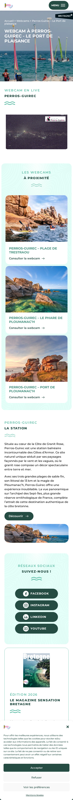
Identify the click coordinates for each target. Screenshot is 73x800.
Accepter (36, 767)
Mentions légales (35, 795)
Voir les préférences (36, 787)
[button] (67, 727)
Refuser (36, 777)
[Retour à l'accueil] (9, 5)
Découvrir (16, 516)
